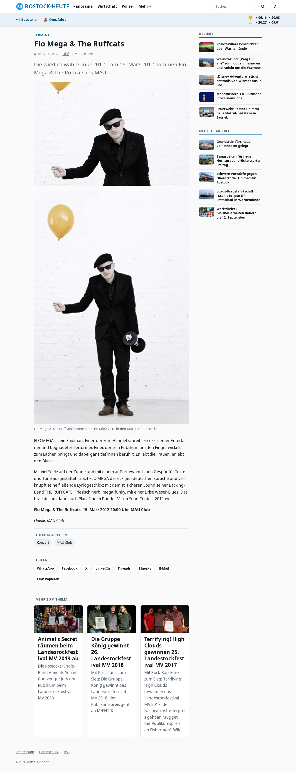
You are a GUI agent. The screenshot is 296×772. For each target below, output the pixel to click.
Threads (124, 568)
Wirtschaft (107, 6)
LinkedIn (103, 568)
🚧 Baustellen (27, 19)
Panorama (83, 6)
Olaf (65, 54)
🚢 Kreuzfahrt (54, 19)
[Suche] (262, 6)
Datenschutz (49, 752)
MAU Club (64, 542)
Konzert (43, 542)
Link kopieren (48, 579)
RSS (67, 752)
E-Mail (164, 568)
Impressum (25, 752)
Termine (42, 35)
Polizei (128, 6)
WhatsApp (45, 568)
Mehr (143, 6)
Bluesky (145, 568)
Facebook (69, 568)
